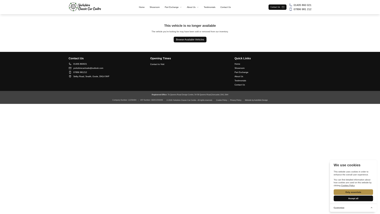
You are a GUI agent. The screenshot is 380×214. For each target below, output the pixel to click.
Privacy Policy (235, 100)
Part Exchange (241, 72)
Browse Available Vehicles (190, 39)
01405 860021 (80, 64)
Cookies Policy (348, 185)
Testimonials (240, 80)
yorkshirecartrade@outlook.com (88, 68)
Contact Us (240, 85)
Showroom (240, 68)
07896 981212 (80, 72)
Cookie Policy (221, 100)
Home (237, 64)
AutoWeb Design (261, 100)
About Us (239, 76)
